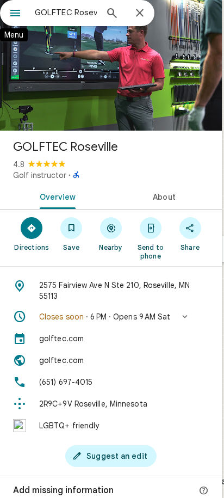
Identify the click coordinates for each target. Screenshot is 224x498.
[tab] (55, 196)
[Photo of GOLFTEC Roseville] (111, 65)
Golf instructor (39, 175)
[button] (111, 317)
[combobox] (66, 12)
